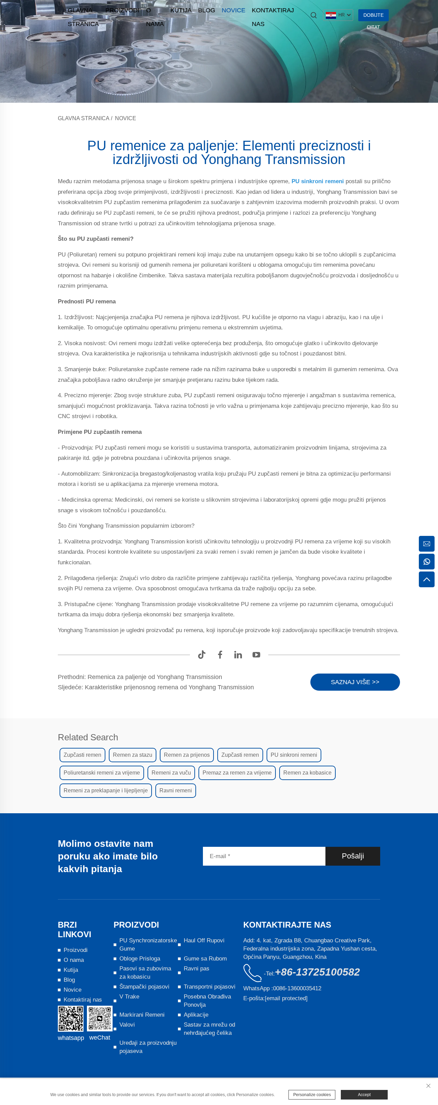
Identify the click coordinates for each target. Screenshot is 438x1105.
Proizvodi (122, 10)
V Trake (129, 996)
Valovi (127, 1024)
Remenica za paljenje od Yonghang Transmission (154, 677)
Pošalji (353, 856)
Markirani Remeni (142, 1015)
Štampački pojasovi (144, 986)
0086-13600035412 (297, 988)
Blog (206, 10)
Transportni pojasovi (209, 986)
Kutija (181, 10)
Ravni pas (196, 968)
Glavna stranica (83, 12)
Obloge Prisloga (139, 958)
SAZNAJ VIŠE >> (355, 682)
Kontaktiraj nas (273, 12)
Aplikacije (196, 1015)
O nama (155, 12)
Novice (233, 10)
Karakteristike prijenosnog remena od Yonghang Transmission (168, 687)
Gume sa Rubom (205, 958)
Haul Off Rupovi (204, 940)
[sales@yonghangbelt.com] (427, 544)
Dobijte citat (373, 16)
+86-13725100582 (317, 972)
